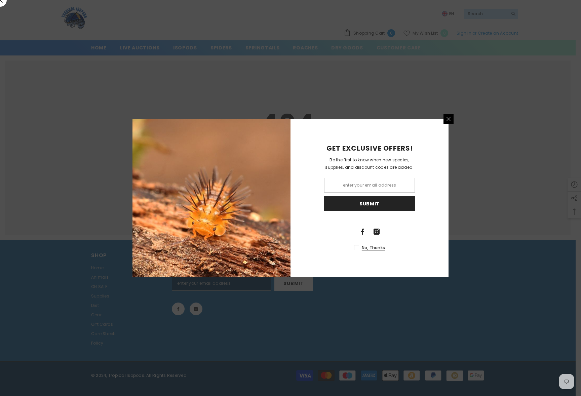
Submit (369, 203)
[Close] (448, 119)
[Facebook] (362, 232)
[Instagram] (377, 232)
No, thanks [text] (373, 247)
